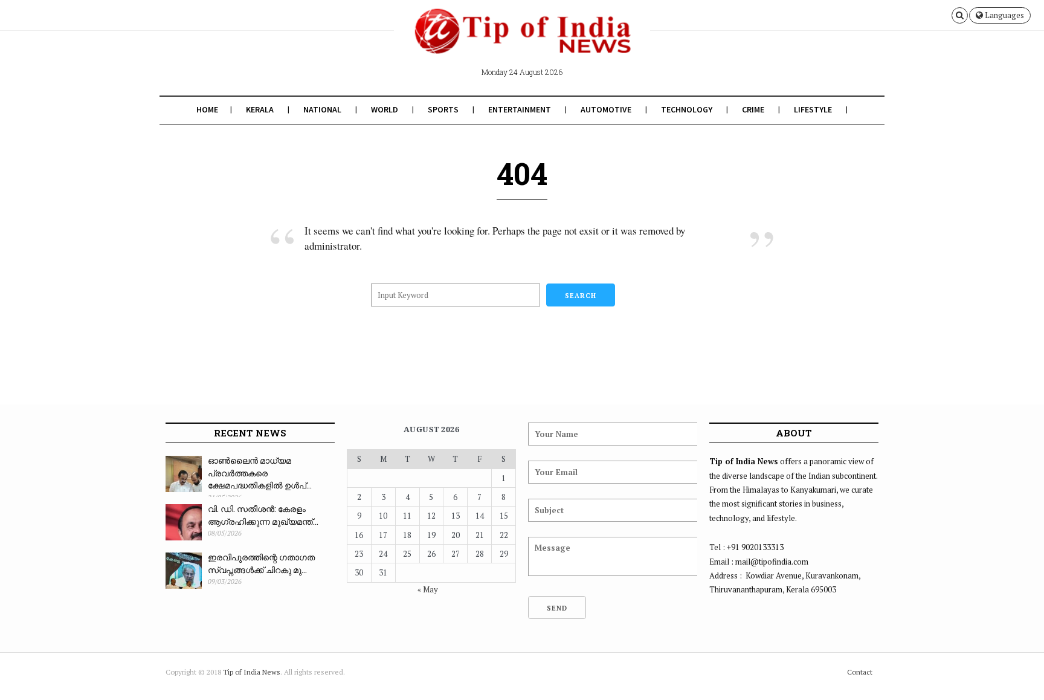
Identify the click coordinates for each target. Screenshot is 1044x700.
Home (207, 109)
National (322, 109)
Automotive (606, 109)
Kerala (260, 109)
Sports (443, 109)
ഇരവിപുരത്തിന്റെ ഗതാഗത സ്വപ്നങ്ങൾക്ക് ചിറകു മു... (261, 563)
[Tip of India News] (522, 41)
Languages (1003, 15)
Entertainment (519, 109)
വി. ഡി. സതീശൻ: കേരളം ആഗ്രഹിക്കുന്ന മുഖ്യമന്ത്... (263, 515)
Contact (859, 671)
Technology (686, 109)
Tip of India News (251, 671)
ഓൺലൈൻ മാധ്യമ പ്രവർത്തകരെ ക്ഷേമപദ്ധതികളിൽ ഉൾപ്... (260, 473)
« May (427, 589)
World (384, 109)
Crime (753, 109)
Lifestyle (813, 109)
